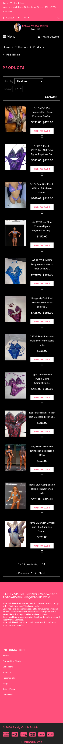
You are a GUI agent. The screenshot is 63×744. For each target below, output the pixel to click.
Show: (8, 88)
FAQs (5, 683)
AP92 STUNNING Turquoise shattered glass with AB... (42, 264)
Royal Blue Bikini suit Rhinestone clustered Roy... (42, 450)
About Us (7, 672)
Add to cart (42, 131)
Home (6, 47)
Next (42, 573)
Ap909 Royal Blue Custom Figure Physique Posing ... (42, 226)
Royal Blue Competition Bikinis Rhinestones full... (42, 488)
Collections (21, 47)
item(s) (50, 36)
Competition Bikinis (12, 661)
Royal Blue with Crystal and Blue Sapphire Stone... (42, 526)
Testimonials (9, 678)
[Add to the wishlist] (42, 136)
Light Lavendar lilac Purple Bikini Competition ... (42, 378)
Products (38, 47)
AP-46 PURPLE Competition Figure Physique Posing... (42, 112)
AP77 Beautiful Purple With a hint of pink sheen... (42, 188)
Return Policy (9, 689)
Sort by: (9, 81)
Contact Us (8, 694)
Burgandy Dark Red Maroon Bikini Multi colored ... (41, 302)
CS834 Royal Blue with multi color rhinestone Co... (42, 340)
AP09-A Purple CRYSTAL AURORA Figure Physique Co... (42, 150)
